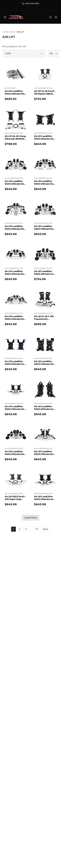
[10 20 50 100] (53, 53)
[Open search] (50, 17)
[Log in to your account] (55, 17)
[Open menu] (5, 17)
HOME (5, 32)
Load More (30, 517)
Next (45, 529)
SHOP (12, 32)
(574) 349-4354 (32, 3)
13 (37, 529)
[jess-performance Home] (20, 17)
